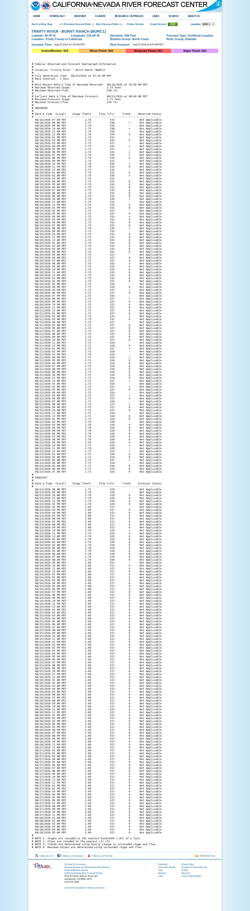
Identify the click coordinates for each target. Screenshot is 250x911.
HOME (36, 16)
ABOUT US (194, 16)
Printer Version (135, 24)
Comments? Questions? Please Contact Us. (84, 887)
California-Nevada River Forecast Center (83, 873)
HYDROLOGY (57, 16)
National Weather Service (76, 870)
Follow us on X (45, 856)
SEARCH (174, 16)
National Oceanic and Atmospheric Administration (87, 867)
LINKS (155, 16)
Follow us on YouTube (102, 856)
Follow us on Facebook (72, 856)
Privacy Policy (187, 864)
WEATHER (80, 16)
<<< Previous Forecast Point (75, 24)
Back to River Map (42, 24)
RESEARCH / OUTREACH (129, 16)
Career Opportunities (191, 875)
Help (160, 870)
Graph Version (158, 24)
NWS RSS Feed (206, 856)
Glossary (162, 873)
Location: (196, 24)
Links (160, 875)
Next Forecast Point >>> (109, 24)
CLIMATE (100, 16)
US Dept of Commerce (75, 864)
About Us (185, 873)
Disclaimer (163, 864)
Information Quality (167, 867)
